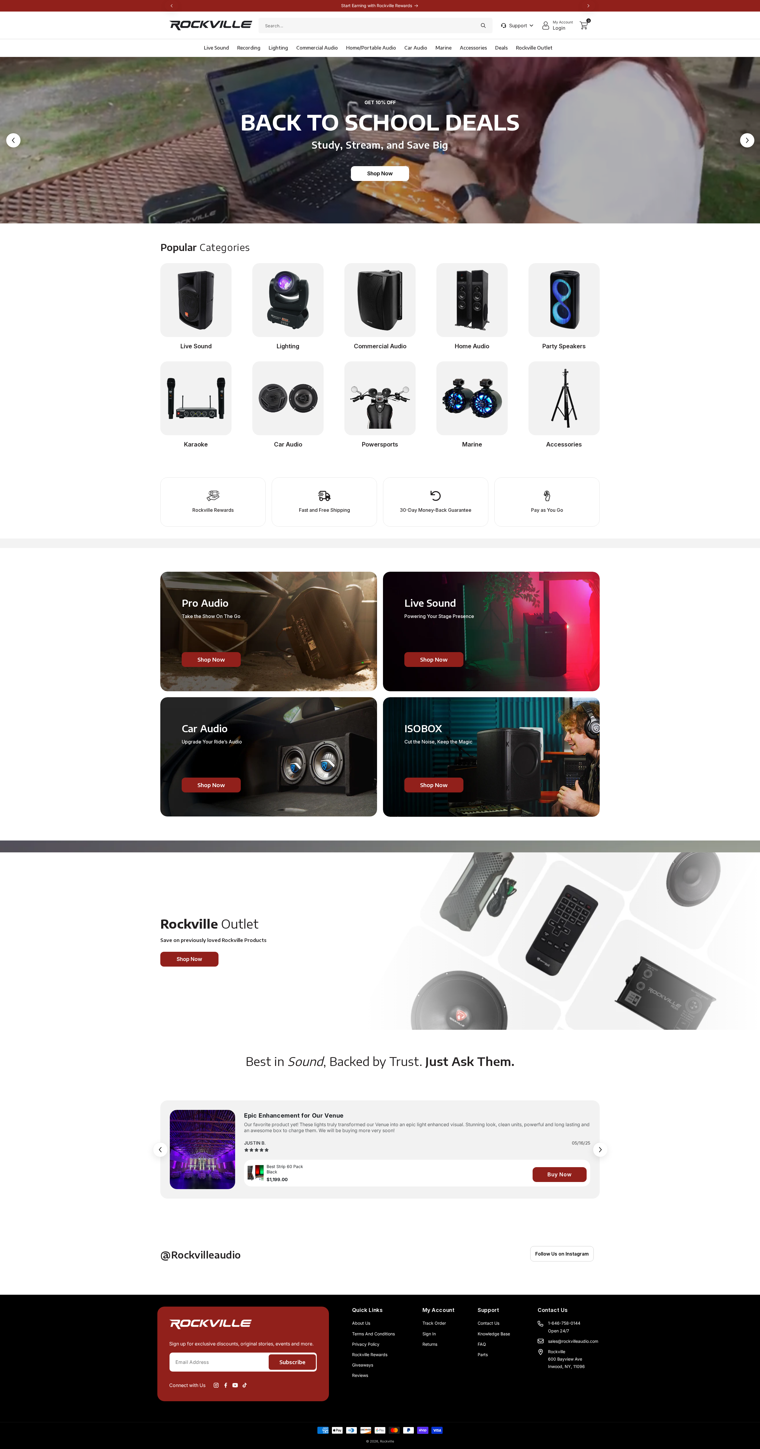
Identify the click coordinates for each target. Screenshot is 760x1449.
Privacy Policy (365, 1344)
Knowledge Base (494, 1333)
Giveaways (362, 1364)
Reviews (360, 1375)
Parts (483, 1354)
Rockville (387, 1441)
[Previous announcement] (171, 5)
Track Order (434, 1323)
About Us (361, 1323)
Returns (429, 1344)
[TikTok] (244, 1385)
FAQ (482, 1344)
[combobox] (376, 25)
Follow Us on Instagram (562, 1254)
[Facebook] (225, 1385)
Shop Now (380, 173)
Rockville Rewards (369, 1354)
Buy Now (559, 1174)
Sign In (429, 1333)
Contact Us (488, 1323)
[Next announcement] (588, 5)
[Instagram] (216, 1385)
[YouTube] (235, 1385)
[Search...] (483, 25)
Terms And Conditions (373, 1333)
